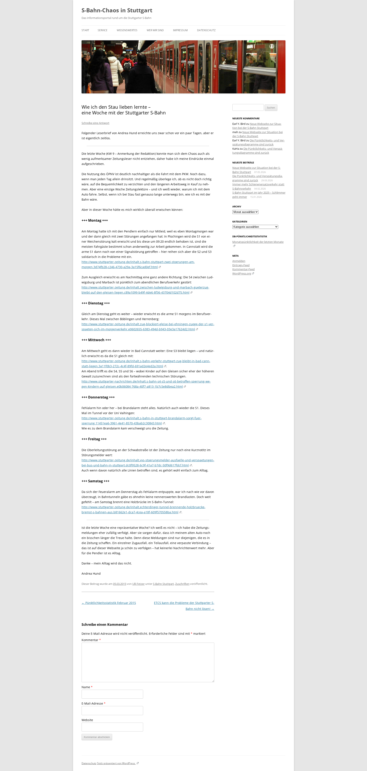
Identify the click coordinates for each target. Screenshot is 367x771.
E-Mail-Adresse (94, 703)
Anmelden (238, 261)
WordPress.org (241, 273)
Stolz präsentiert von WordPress (116, 763)
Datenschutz (206, 30)
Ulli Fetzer (138, 584)
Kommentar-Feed (243, 269)
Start (85, 30)
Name (87, 687)
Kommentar (91, 640)
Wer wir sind (155, 30)
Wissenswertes (127, 30)
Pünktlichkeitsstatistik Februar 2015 (109, 603)
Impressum (180, 30)
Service (102, 30)
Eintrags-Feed (241, 265)
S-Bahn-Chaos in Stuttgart (117, 10)
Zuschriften (182, 584)
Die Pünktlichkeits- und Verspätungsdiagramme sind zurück (258, 142)
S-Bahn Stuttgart (163, 584)
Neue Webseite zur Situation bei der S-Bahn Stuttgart (256, 126)
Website (87, 720)
